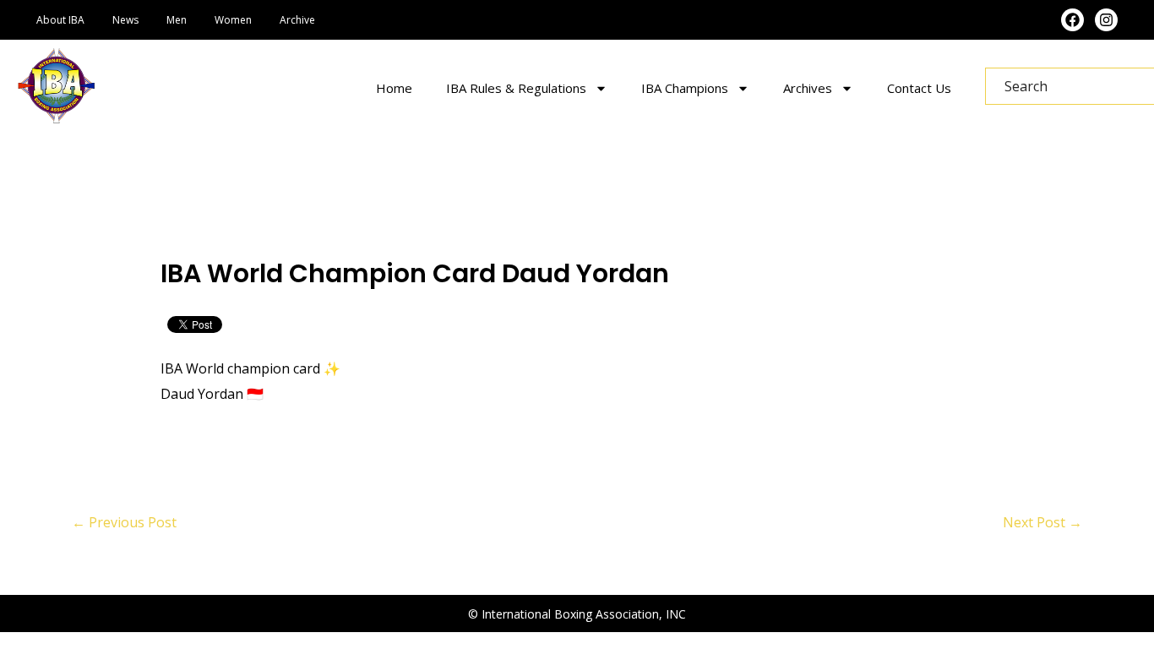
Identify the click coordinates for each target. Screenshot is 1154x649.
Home (394, 87)
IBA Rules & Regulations (516, 87)
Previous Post (124, 522)
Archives (807, 87)
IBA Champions (684, 87)
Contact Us (919, 87)
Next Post (1042, 522)
